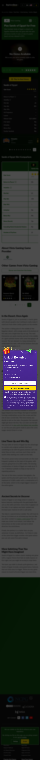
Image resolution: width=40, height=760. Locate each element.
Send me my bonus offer (20, 388)
